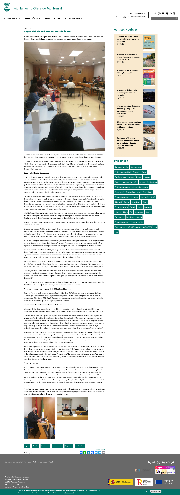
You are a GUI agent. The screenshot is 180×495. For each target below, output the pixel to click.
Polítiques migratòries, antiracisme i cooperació (131, 187)
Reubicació (45, 446)
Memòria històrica (137, 222)
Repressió (68, 446)
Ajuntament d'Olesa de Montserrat (38, 8)
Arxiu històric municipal (123, 172)
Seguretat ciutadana (122, 197)
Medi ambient (152, 182)
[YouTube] (163, 13)
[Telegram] (155, 13)
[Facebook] (167, 13)
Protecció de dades (40, 462)
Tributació (118, 202)
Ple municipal (119, 217)
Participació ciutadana (134, 217)
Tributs (125, 212)
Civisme (148, 212)
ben (155, 227)
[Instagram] (170, 13)
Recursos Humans (121, 207)
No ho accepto (156, 491)
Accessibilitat (17, 462)
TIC (131, 212)
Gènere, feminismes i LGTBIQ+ (126, 182)
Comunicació (100, 449)
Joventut (142, 182)
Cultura (145, 202)
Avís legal (27, 462)
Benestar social (136, 167)
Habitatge (147, 177)
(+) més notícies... (121, 155)
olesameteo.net (140, 13)
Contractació (138, 212)
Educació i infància (139, 172)
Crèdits (50, 462)
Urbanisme (134, 197)
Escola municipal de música (124, 177)
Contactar (8, 462)
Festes (140, 207)
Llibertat (35, 446)
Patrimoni (147, 207)
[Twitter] (159, 13)
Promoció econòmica (133, 192)
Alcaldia (132, 207)
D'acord (146, 491)
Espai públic (145, 197)
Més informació (69, 493)
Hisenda (118, 212)
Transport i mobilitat (122, 167)
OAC (153, 197)
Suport (27, 446)
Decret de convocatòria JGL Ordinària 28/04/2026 (133, 227)
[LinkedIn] (174, 13)
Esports (138, 177)
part (116, 232)
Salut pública (147, 192)
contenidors (80, 446)
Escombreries (57, 446)
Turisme (126, 202)
